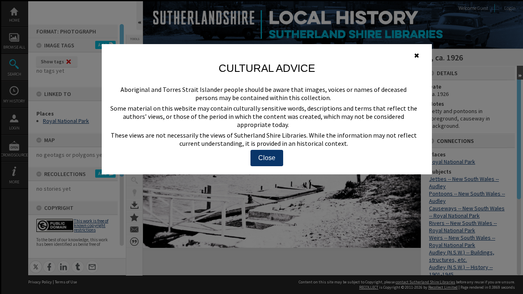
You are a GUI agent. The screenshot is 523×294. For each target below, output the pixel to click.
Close (266, 157)
